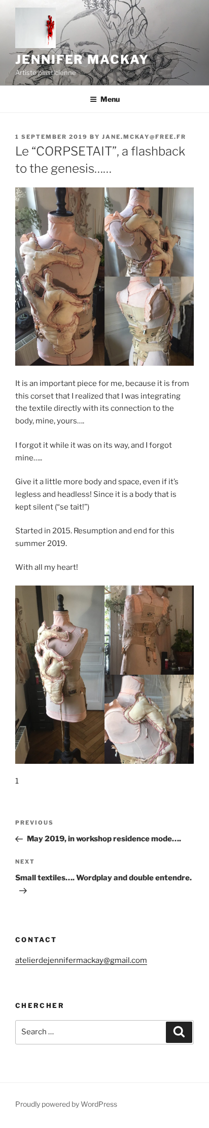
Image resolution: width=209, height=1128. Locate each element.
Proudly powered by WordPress (66, 1104)
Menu (110, 99)
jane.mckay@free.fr (144, 136)
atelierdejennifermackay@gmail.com (81, 960)
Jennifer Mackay (82, 59)
